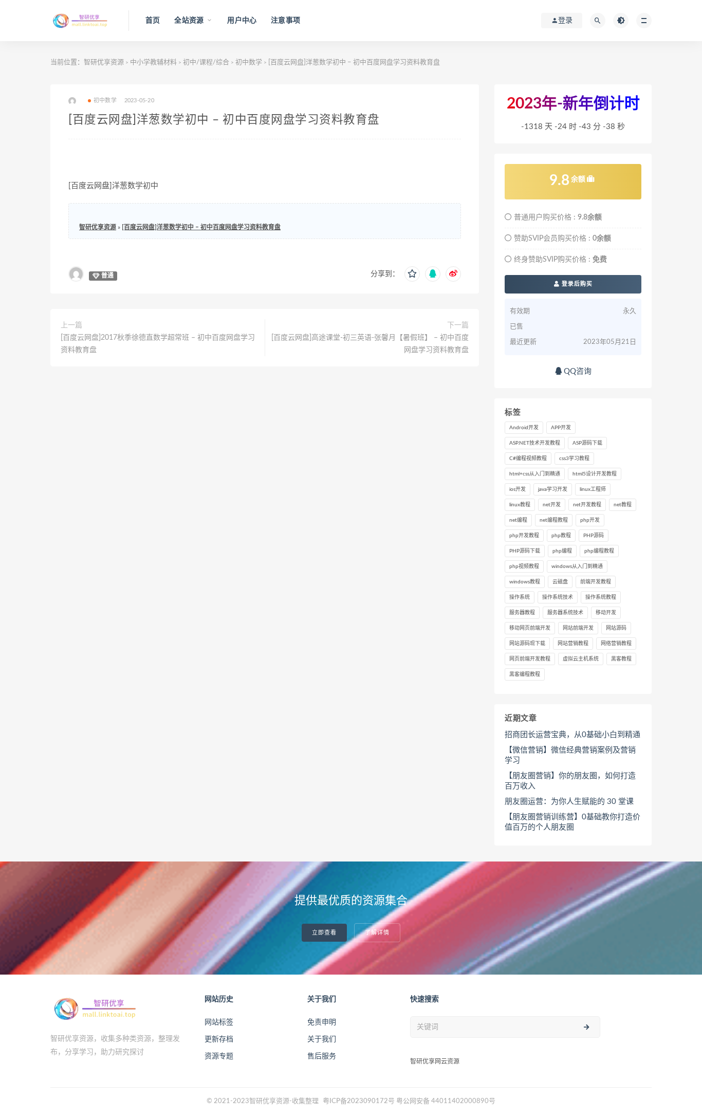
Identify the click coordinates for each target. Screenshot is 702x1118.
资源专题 (219, 1056)
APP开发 (561, 427)
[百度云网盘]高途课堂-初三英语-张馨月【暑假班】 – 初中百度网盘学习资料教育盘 (370, 344)
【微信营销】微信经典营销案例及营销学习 (570, 755)
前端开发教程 (595, 581)
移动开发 (606, 612)
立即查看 (324, 933)
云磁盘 (560, 581)
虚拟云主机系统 (581, 659)
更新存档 (219, 1039)
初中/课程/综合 (206, 62)
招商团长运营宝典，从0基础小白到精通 (572, 735)
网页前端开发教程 (529, 659)
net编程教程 (554, 520)
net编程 (518, 520)
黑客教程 (621, 659)
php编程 (562, 551)
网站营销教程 (573, 643)
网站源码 (616, 628)
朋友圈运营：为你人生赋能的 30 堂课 (569, 801)
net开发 (552, 504)
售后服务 (321, 1056)
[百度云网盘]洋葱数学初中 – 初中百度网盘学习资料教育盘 (201, 227)
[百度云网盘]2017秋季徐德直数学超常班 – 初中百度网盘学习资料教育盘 (158, 344)
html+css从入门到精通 (534, 473)
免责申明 (321, 1022)
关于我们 (321, 1039)
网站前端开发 (578, 628)
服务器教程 (522, 612)
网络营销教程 (616, 643)
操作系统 (519, 597)
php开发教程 (524, 535)
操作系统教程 (600, 597)
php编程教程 (599, 551)
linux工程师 (593, 489)
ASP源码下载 (587, 443)
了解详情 (377, 933)
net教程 (623, 504)
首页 (152, 20)
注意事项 (285, 20)
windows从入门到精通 (577, 566)
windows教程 (524, 581)
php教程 (561, 535)
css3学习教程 (574, 458)
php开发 (590, 520)
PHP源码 (593, 535)
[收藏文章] (412, 274)
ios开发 (517, 489)
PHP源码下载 (524, 551)
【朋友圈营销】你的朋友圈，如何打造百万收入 (570, 781)
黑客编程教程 (524, 674)
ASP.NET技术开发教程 (534, 443)
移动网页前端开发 (529, 628)
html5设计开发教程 (594, 473)
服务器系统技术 (565, 612)
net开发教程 (587, 504)
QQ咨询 (577, 371)
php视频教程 (524, 566)
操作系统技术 (557, 597)
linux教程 (519, 504)
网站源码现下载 (527, 643)
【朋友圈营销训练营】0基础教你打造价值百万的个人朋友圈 (572, 822)
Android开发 (524, 427)
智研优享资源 (104, 62)
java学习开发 (552, 489)
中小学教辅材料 (153, 62)
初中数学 (248, 62)
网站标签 (219, 1022)
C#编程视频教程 (528, 458)
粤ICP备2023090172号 (359, 1101)
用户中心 (241, 20)
